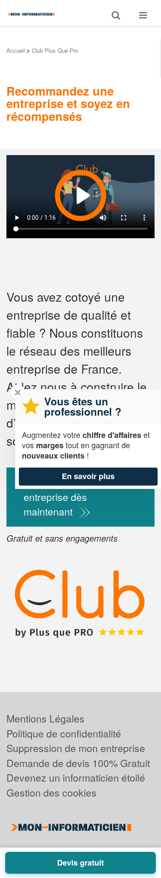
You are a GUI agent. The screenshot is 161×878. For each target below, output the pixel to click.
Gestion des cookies (51, 792)
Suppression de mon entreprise (75, 748)
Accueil (15, 50)
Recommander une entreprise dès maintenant (66, 496)
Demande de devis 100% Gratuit (78, 763)
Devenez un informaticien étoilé (75, 777)
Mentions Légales (45, 718)
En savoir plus (88, 476)
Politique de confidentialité (63, 733)
